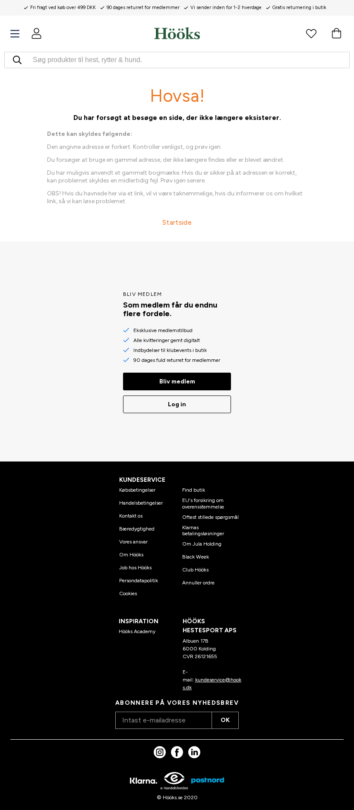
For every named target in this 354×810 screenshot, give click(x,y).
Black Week (195, 557)
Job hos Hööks (135, 568)
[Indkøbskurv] (336, 33)
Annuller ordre (198, 583)
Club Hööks (195, 570)
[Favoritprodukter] (311, 33)
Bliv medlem (177, 381)
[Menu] (15, 34)
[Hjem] (177, 33)
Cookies (128, 593)
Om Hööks (131, 555)
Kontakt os (130, 516)
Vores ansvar (133, 542)
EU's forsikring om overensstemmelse (203, 503)
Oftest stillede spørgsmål (210, 517)
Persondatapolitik (138, 581)
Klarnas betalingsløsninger (203, 530)
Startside (177, 222)
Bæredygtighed (137, 529)
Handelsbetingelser (141, 503)
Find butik (193, 490)
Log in (177, 404)
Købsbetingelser (137, 490)
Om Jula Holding (201, 544)
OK (225, 720)
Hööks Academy (137, 631)
